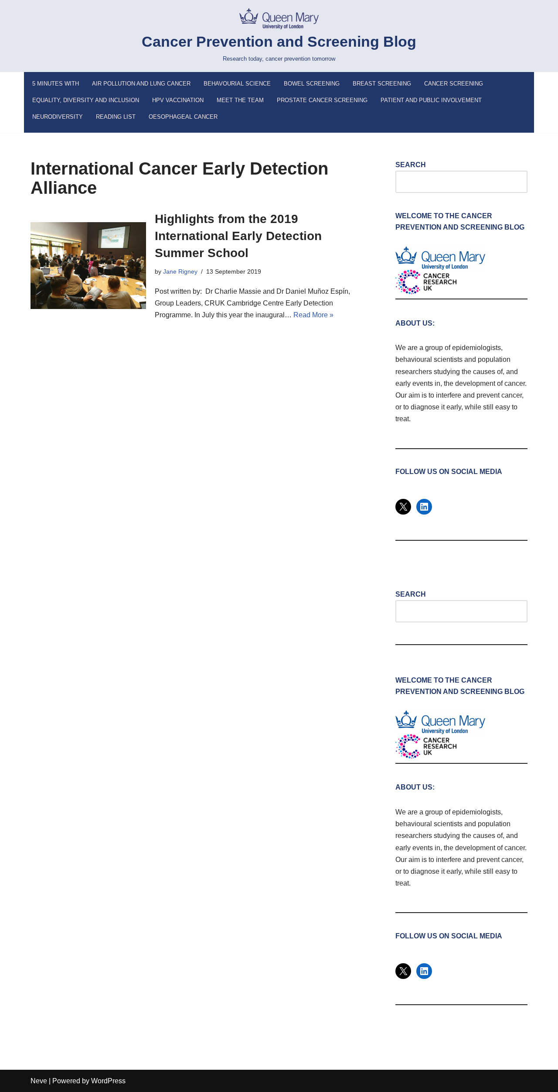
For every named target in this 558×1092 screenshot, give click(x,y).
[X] (403, 507)
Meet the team (240, 100)
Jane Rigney (180, 271)
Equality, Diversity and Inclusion (85, 100)
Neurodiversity (57, 116)
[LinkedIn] (424, 507)
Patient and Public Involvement (431, 100)
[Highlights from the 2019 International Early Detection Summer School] (88, 265)
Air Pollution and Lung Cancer (141, 83)
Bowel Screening (312, 83)
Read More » (313, 315)
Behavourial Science (237, 83)
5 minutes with (55, 83)
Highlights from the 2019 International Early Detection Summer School (238, 236)
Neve (39, 1081)
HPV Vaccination (178, 100)
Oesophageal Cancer (183, 116)
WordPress (108, 1081)
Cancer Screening (453, 83)
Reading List (116, 116)
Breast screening (382, 83)
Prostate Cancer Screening (322, 100)
